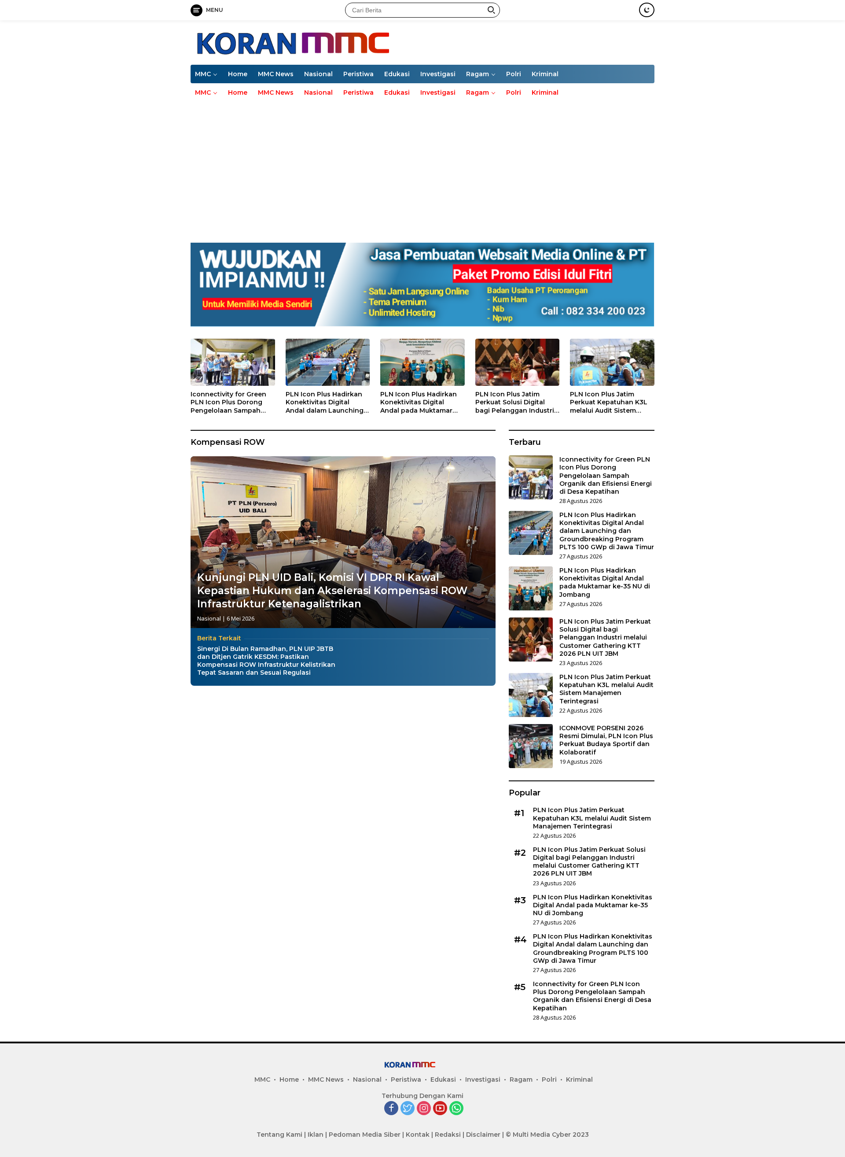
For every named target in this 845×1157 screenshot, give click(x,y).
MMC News (276, 74)
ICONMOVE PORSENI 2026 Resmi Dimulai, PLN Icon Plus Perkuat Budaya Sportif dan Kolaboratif (606, 740)
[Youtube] (440, 1108)
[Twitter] (407, 1108)
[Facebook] (391, 1108)
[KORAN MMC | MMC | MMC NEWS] (341, 41)
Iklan (315, 1135)
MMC (203, 74)
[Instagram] (424, 1108)
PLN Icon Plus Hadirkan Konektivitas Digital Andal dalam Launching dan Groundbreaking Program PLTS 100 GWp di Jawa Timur (325, 402)
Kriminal (545, 74)
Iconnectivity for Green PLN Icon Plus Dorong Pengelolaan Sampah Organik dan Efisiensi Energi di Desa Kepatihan (232, 402)
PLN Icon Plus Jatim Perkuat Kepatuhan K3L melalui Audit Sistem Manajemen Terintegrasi (609, 402)
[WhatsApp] (456, 1108)
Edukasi (397, 74)
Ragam (477, 74)
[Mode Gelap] (646, 10)
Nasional (318, 74)
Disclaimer (483, 1135)
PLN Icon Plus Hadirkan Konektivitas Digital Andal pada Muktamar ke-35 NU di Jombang (418, 402)
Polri (513, 74)
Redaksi (448, 1135)
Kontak (418, 1135)
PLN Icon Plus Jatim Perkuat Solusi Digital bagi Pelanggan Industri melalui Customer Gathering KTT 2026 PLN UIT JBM (515, 402)
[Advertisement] (422, 167)
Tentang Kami (279, 1135)
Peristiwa (358, 74)
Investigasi (438, 74)
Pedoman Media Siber (364, 1135)
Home (237, 74)
